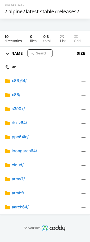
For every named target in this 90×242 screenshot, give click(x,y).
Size (81, 53)
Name (18, 53)
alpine (15, 11)
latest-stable (40, 11)
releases (66, 11)
